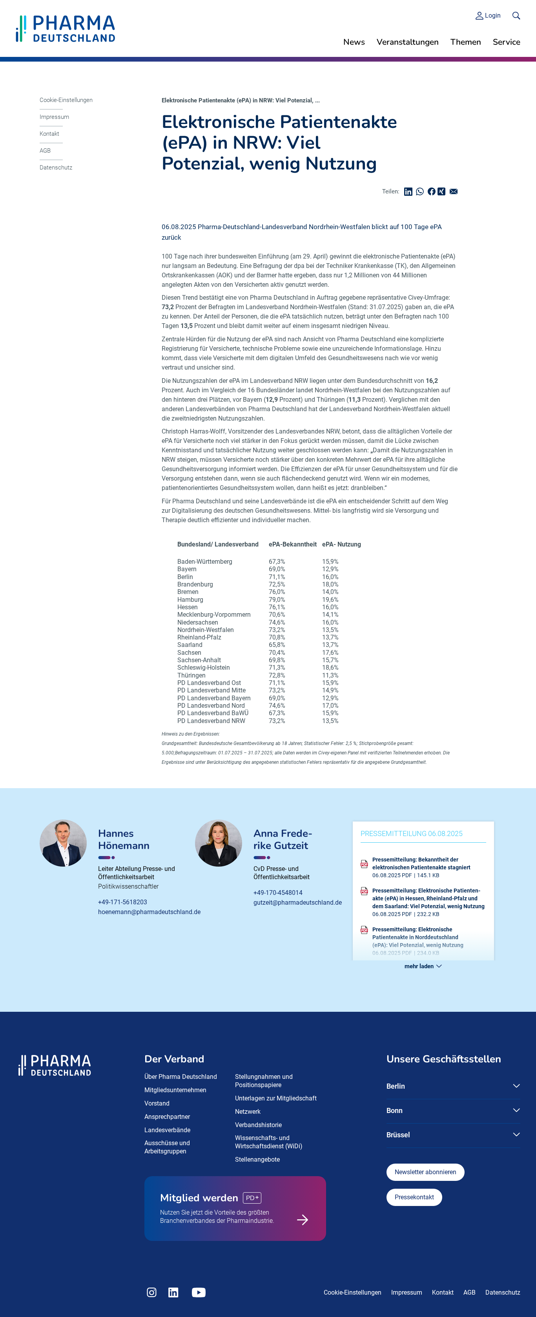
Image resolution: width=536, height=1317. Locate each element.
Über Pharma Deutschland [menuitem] (180, 1076)
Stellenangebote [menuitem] (257, 1159)
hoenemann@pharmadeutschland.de (149, 912)
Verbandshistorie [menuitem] (258, 1125)
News (354, 41)
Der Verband (174, 1059)
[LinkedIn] (410, 191)
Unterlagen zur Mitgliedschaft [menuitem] (276, 1098)
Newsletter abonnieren (425, 1172)
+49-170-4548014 (278, 892)
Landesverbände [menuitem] (167, 1130)
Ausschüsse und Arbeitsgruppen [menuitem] (167, 1147)
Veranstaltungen (408, 41)
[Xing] (443, 191)
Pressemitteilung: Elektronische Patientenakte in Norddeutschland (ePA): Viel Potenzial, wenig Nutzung (417, 937)
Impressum (54, 116)
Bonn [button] (395, 1110)
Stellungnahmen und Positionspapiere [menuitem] (264, 1081)
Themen (465, 41)
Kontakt (49, 133)
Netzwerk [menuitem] (248, 1111)
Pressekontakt (414, 1197)
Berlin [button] (396, 1086)
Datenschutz (56, 167)
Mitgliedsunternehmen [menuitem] (175, 1090)
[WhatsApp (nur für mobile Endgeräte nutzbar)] (422, 191)
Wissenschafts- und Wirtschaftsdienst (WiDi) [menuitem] (269, 1142)
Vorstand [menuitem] (157, 1103)
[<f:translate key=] (516, 16)
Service (506, 41)
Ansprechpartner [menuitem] (167, 1116)
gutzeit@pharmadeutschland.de (297, 902)
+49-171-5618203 (122, 902)
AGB (45, 150)
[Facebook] (433, 191)
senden (455, 191)
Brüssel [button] (398, 1135)
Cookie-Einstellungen (66, 100)
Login (493, 16)
